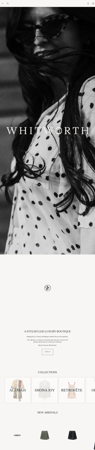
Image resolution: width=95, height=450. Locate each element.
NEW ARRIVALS (47, 412)
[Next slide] (87, 390)
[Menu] (2, 3)
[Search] (7, 3)
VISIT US (47, 352)
